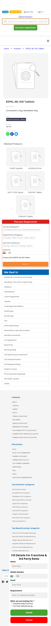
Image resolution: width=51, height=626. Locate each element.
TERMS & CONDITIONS (19, 416)
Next (26, 264)
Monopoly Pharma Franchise (21, 500)
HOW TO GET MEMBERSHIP (21, 453)
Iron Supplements (10, 340)
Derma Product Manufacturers (22, 547)
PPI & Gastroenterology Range (14, 374)
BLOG (14, 449)
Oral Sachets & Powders (12, 359)
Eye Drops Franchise (19, 489)
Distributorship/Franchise (23, 603)
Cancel (29, 620)
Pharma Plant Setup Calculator (24, 437)
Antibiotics (8, 287)
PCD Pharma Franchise (19, 507)
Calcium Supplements (11, 297)
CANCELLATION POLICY (20, 423)
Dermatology (8, 316)
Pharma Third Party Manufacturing (23, 533)
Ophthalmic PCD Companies (21, 496)
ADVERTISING (16, 467)
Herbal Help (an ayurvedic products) (17, 330)
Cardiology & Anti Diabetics (13, 306)
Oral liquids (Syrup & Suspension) (15, 355)
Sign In (40, 12)
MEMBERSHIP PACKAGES (20, 427)
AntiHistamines (9, 292)
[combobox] (25, 21)
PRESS (14, 474)
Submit (29, 612)
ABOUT (14, 402)
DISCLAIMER (16, 420)
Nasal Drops (8, 345)
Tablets (6, 384)
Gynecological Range (11, 326)
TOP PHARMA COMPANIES (20, 463)
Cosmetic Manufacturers (20, 550)
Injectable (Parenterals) (12, 335)
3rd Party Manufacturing (22, 606)
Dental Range (8, 311)
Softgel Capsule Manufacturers (22, 540)
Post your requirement (25, 27)
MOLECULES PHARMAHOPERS (22, 477)
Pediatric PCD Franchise (20, 514)
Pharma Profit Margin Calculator (25, 434)
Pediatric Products (10, 369)
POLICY (14, 413)
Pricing (5, 12)
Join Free (29, 12)
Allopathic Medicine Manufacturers (24, 543)
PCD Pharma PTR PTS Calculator (24, 430)
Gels (5, 321)
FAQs (14, 470)
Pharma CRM (16, 12)
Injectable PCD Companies (21, 493)
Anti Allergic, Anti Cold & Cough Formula (18, 282)
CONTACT (15, 405)
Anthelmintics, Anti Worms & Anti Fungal (18, 277)
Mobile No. (7, 250)
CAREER (14, 409)
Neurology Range (10, 350)
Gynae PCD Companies (20, 503)
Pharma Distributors (19, 521)
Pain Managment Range (12, 364)
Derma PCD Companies (20, 510)
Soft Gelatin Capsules (11, 379)
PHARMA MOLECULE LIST (20, 460)
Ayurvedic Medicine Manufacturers (24, 536)
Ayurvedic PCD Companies (21, 518)
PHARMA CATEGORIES (19, 456)
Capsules (7, 301)
